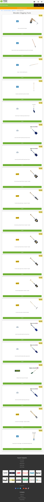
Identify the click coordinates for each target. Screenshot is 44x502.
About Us (22, 496)
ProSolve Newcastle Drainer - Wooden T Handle (22, 203)
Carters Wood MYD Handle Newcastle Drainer (22, 399)
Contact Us (22, 494)
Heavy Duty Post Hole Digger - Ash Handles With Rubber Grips (22, 443)
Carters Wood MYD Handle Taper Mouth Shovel (22, 159)
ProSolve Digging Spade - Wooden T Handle (22, 290)
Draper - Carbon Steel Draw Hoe (22, 72)
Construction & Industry (7, 10)
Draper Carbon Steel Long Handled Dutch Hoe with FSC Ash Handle (22, 50)
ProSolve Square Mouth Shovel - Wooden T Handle (22, 181)
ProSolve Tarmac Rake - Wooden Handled (22, 312)
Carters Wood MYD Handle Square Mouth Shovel (22, 137)
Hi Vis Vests (22, 460)
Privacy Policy (22, 499)
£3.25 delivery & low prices (22, 8)
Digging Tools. (14, 10)
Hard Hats (22, 461)
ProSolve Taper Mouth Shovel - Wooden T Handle (22, 246)
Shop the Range (5, 5)
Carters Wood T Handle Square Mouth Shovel (22, 115)
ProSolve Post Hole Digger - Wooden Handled (22, 421)
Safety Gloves (22, 463)
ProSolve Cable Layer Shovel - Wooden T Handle (22, 268)
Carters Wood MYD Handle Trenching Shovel (22, 334)
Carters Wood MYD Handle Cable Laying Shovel (22, 356)
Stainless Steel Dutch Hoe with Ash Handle (22, 93)
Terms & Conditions (22, 497)
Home (2, 10)
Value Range (22, 467)
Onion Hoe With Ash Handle (22, 28)
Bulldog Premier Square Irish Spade (22, 377)
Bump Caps (22, 465)
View (22, 55)
